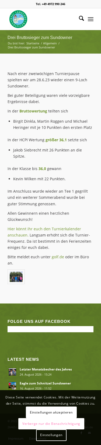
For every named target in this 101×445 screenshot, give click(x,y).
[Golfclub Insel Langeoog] (42, 19)
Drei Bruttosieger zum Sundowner (40, 37)
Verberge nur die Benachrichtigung (51, 423)
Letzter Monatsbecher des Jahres (46, 369)
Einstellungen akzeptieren (51, 412)
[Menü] (90, 19)
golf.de (58, 256)
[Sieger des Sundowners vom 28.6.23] (16, 276)
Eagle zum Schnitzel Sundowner (45, 383)
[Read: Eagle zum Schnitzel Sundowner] (12, 386)
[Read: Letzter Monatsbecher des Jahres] (12, 372)
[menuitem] (79, 19)
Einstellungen (51, 435)
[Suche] (79, 19)
